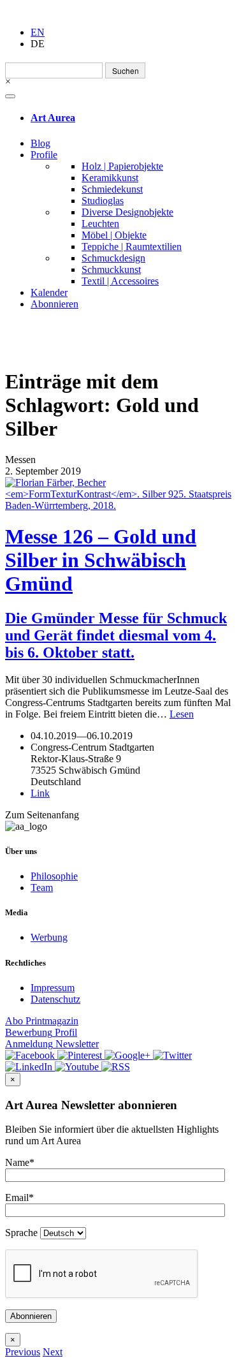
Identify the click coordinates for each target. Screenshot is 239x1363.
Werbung (49, 937)
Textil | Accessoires (120, 281)
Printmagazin (41, 1020)
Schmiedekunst (112, 189)
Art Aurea (53, 117)
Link (40, 793)
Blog (40, 143)
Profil (41, 1032)
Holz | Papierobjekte (122, 166)
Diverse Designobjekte (127, 212)
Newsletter (52, 1043)
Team (42, 887)
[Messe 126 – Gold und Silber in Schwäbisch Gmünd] (119, 494)
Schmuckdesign (113, 258)
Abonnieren (54, 303)
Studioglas (103, 200)
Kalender (49, 292)
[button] (22, 1351)
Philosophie (54, 876)
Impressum (53, 987)
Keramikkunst (110, 177)
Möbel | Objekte (114, 235)
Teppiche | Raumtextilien (132, 246)
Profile (44, 154)
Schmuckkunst (111, 269)
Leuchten (100, 223)
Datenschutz (55, 999)
